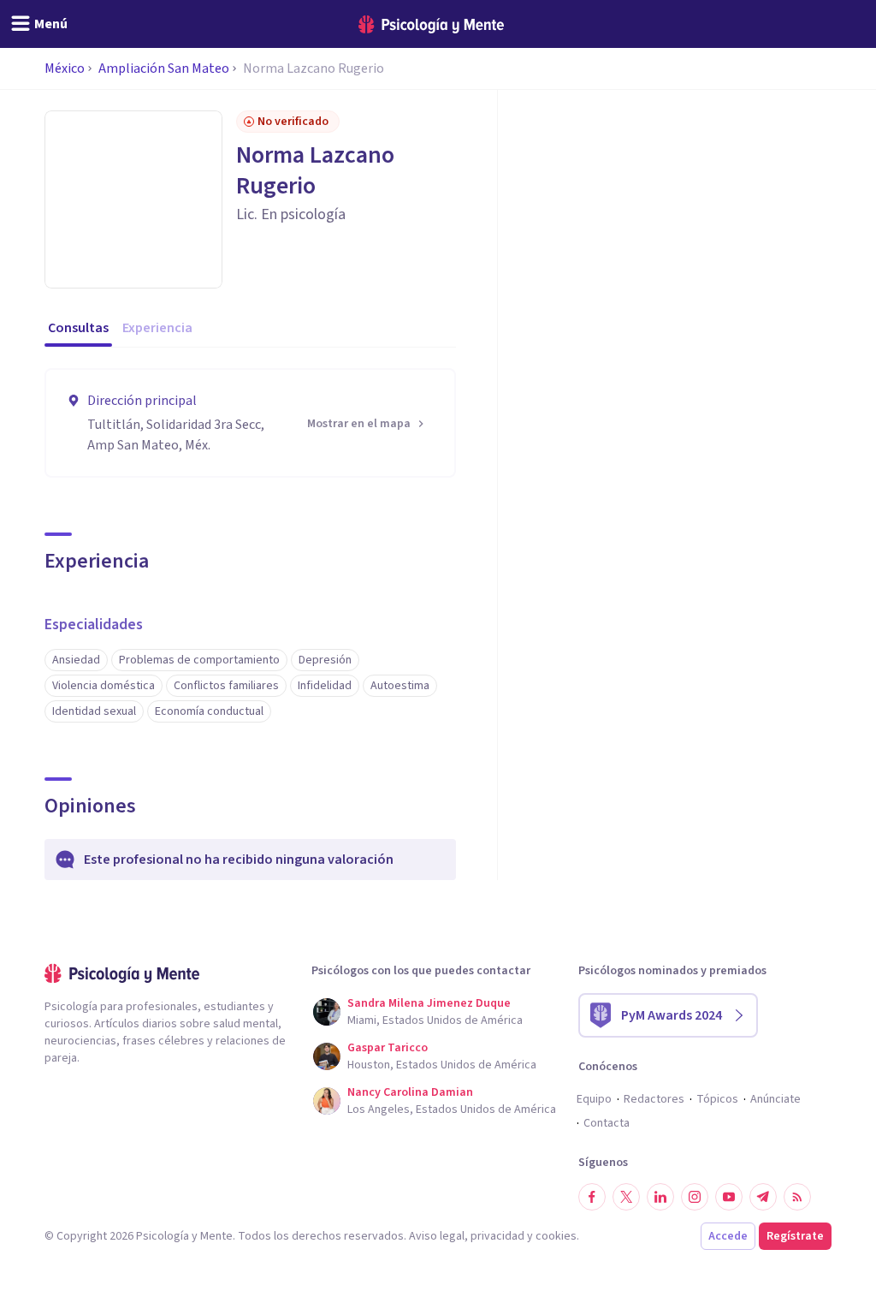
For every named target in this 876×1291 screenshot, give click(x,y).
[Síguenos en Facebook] (592, 1197)
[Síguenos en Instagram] (694, 1197)
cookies (556, 1236)
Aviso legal (437, 1236)
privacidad (497, 1236)
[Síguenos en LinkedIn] (660, 1197)
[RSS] (797, 1197)
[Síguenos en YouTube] (729, 1197)
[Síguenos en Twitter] (626, 1197)
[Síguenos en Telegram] (763, 1197)
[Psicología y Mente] (431, 24)
